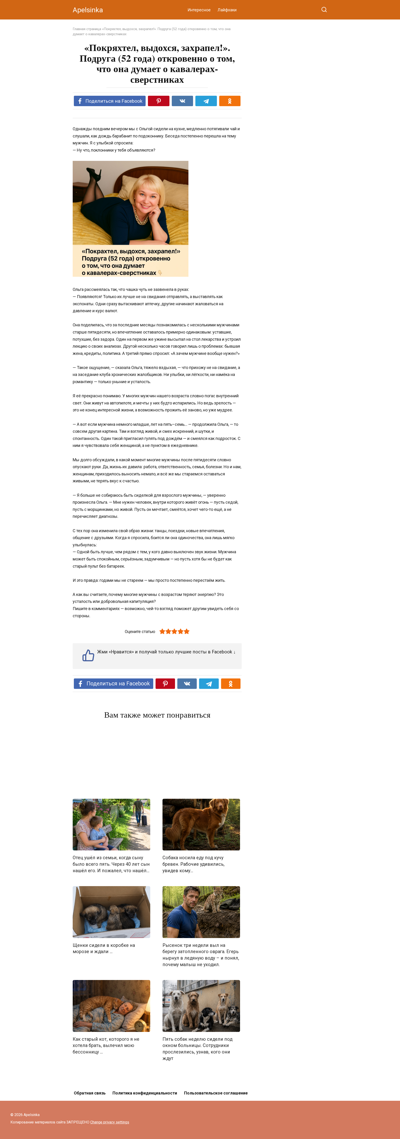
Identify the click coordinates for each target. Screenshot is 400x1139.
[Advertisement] (157, 760)
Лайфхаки (227, 9)
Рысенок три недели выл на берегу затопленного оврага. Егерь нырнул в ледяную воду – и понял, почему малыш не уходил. (200, 955)
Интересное (199, 9)
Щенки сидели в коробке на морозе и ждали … (104, 948)
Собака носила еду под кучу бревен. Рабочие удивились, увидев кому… (193, 864)
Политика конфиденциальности (144, 1093)
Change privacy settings (109, 1122)
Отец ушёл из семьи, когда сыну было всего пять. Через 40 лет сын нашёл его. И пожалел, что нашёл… (111, 864)
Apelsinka (88, 10)
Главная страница (87, 29)
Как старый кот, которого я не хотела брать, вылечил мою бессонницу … (106, 1046)
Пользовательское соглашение (216, 1093)
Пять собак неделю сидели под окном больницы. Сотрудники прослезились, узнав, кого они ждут (197, 1049)
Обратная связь (90, 1093)
